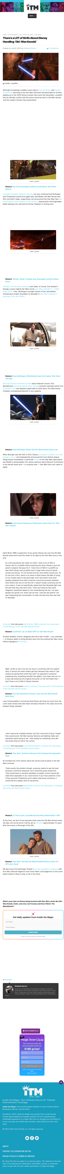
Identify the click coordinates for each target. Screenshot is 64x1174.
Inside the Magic (47, 1166)
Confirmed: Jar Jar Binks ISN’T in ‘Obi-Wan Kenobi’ (33, 632)
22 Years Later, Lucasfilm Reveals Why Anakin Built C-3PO (36, 815)
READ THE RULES (32, 1073)
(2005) (21, 296)
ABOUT (5, 1146)
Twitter (37, 1138)
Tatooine (39, 823)
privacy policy (35, 1161)
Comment (6, 624)
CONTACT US (8, 1151)
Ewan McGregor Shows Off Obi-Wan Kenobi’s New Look (35, 450)
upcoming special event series (26, 386)
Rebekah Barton (30, 48)
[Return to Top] (61, 1082)
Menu (31, 15)
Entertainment (13, 34)
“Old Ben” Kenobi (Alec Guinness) (16, 286)
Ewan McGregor (44, 90)
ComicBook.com (9, 389)
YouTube (27, 1138)
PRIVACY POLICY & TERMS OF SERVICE (18, 1156)
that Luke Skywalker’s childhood (45, 869)
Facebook (32, 1138)
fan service (22, 642)
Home (4, 34)
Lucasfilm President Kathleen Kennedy (18, 194)
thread (36, 460)
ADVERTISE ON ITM (23, 1151)
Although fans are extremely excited (17, 384)
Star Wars (37, 34)
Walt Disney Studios (26, 34)
